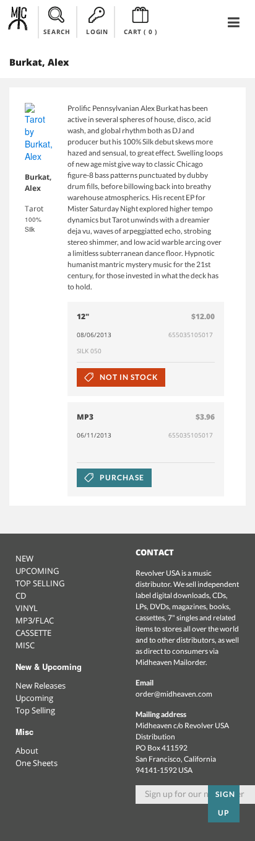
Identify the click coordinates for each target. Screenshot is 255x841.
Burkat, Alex (38, 182)
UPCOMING (37, 570)
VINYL (26, 608)
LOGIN (97, 31)
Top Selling (35, 710)
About (26, 750)
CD (20, 595)
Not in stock (127, 377)
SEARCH (57, 31)
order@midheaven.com (174, 693)
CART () (140, 31)
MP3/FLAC (34, 620)
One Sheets (36, 762)
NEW (24, 558)
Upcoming (34, 697)
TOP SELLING (39, 583)
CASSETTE (33, 632)
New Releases (40, 685)
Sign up (225, 803)
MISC (25, 645)
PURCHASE (121, 477)
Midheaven (18, 21)
